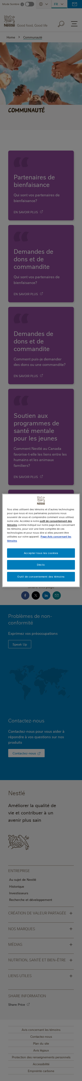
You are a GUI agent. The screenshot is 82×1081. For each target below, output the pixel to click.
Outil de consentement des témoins (41, 576)
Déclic (41, 565)
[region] (41, 540)
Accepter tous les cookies (41, 553)
